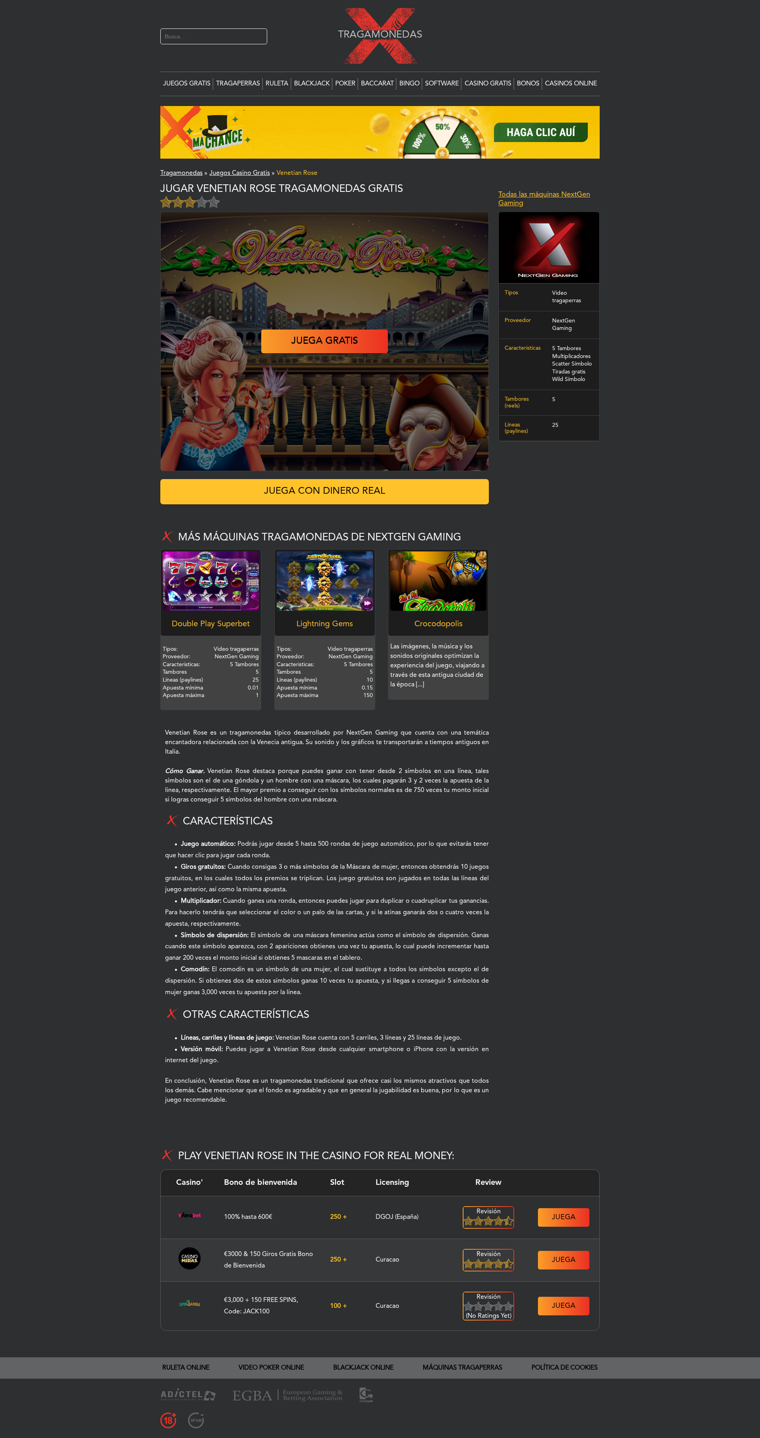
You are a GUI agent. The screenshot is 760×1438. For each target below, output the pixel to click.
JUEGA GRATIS (324, 341)
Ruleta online (185, 1368)
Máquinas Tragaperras (462, 1368)
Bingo (409, 84)
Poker (345, 84)
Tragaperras (238, 84)
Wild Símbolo (568, 379)
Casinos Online (571, 84)
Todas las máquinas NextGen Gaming (544, 199)
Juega (564, 1217)
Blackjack (312, 84)
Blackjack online (363, 1368)
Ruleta (277, 84)
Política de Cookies (565, 1368)
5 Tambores (566, 348)
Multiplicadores (571, 356)
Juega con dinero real (324, 491)
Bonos (528, 84)
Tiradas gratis (568, 371)
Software (442, 84)
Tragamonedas (376, 35)
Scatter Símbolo (572, 364)
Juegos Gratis (187, 84)
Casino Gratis (488, 84)
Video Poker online (271, 1368)
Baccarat (377, 84)
